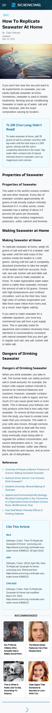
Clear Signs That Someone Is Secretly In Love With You (37, 689)
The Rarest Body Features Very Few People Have (38, 648)
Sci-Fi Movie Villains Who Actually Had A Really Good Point (13, 649)
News (5, 15)
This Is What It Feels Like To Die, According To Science (12, 689)
